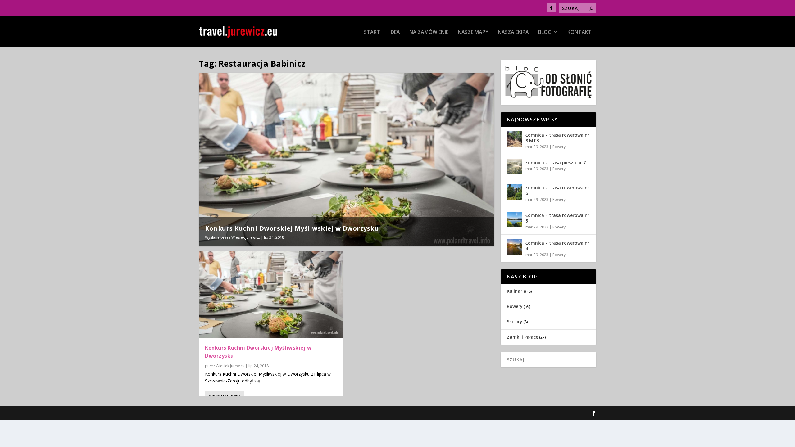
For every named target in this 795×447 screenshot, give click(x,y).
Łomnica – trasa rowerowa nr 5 (557, 218)
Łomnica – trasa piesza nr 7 (555, 162)
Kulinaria (516, 291)
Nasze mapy (473, 32)
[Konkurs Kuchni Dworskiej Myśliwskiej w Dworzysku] (271, 294)
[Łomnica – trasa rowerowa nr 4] (514, 247)
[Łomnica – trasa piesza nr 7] (514, 166)
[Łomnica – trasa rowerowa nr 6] (514, 192)
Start (372, 32)
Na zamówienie (428, 32)
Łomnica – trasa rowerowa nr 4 (557, 245)
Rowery (559, 146)
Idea (394, 32)
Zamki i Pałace (522, 337)
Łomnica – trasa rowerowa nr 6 (557, 190)
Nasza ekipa (513, 32)
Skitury (514, 321)
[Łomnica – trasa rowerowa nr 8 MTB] (514, 139)
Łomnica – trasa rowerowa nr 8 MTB (557, 137)
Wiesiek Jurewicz (245, 237)
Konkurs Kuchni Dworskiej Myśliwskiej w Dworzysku (292, 228)
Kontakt (579, 32)
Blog (545, 32)
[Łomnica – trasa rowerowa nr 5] (514, 219)
